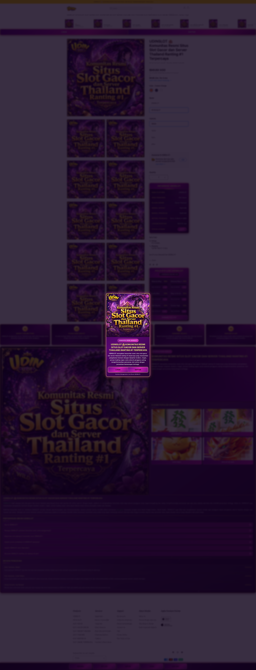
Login (118, 369)
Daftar (138, 369)
